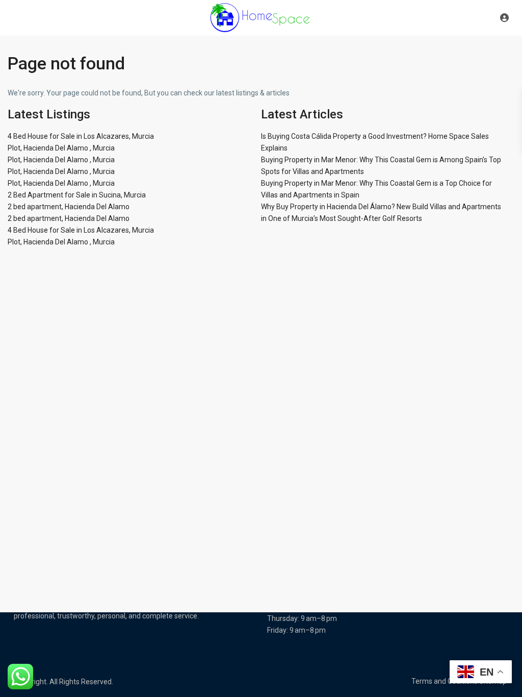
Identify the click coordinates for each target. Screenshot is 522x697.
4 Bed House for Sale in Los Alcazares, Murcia (81, 136)
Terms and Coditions (444, 681)
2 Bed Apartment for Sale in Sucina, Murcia (77, 195)
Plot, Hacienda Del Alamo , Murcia (61, 148)
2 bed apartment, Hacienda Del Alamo (68, 207)
